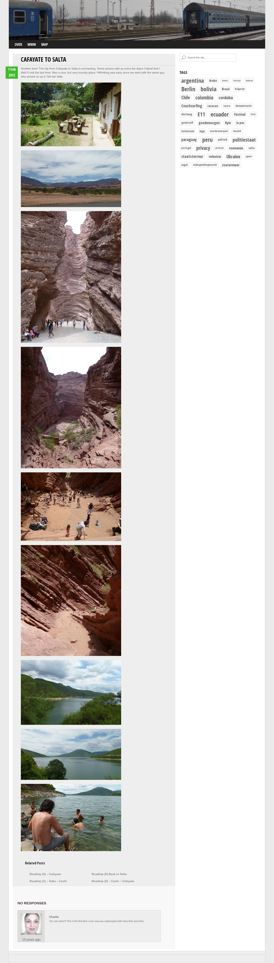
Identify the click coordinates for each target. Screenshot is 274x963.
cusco (226, 106)
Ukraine (233, 156)
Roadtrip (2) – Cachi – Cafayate (113, 881)
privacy (203, 148)
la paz (240, 122)
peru (207, 139)
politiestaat (244, 139)
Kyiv (228, 122)
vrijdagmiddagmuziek (205, 164)
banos (225, 80)
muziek (237, 131)
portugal (186, 148)
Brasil (225, 89)
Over (18, 44)
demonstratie (243, 106)
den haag (186, 114)
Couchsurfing (191, 105)
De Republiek (137, 20)
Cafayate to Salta (43, 59)
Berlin (188, 89)
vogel (184, 165)
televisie (215, 156)
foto (253, 114)
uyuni (249, 156)
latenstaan (187, 131)
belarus (249, 80)
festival (239, 114)
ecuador (220, 114)
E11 (201, 114)
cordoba (226, 97)
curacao (212, 106)
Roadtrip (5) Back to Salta (109, 874)
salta (252, 148)
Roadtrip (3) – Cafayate (45, 874)
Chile (185, 97)
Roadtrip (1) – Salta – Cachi (48, 881)
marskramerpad (219, 131)
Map (44, 44)
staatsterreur (192, 156)
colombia (204, 97)
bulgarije (240, 89)
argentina (192, 80)
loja (202, 131)
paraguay (189, 139)
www (31, 44)
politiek (222, 139)
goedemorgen (209, 122)
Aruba (213, 80)
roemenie (236, 147)
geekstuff (187, 123)
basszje (237, 80)
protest (219, 148)
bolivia (208, 89)
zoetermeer (230, 164)
